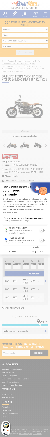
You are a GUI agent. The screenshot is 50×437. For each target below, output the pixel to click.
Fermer (12, 252)
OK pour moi (37, 252)
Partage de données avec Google (17, 221)
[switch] (5, 433)
